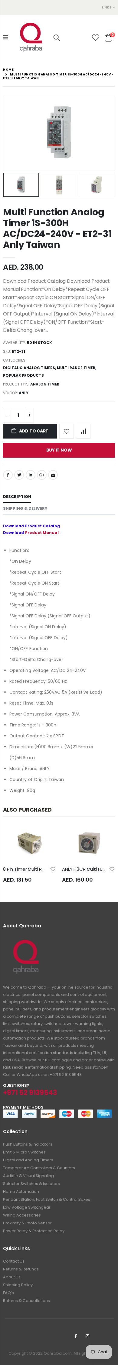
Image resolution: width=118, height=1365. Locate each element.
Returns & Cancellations (26, 1300)
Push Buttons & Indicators (27, 1144)
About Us (12, 1277)
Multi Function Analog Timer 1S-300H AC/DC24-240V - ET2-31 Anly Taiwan (57, 228)
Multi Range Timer (76, 367)
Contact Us (14, 1261)
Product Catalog (42, 526)
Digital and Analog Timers (28, 1160)
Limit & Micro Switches (24, 1152)
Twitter (19, 475)
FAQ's (8, 1293)
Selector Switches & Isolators (31, 1183)
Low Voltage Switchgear (27, 1207)
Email (53, 475)
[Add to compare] (83, 431)
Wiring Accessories (22, 1215)
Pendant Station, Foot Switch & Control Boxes (46, 1199)
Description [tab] (17, 496)
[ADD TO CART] (46, 836)
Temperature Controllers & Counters (39, 1168)
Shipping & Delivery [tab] (25, 508)
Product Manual (42, 532)
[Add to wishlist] (66, 431)
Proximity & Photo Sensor (27, 1223)
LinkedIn (30, 475)
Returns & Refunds (21, 1269)
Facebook (8, 475)
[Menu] (5, 37)
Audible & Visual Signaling (28, 1176)
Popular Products (23, 375)
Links (106, 7)
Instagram (87, 1336)
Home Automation (21, 1191)
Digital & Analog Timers (29, 367)
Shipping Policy (18, 1285)
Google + (42, 475)
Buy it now (59, 450)
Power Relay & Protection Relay (33, 1231)
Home (8, 69)
